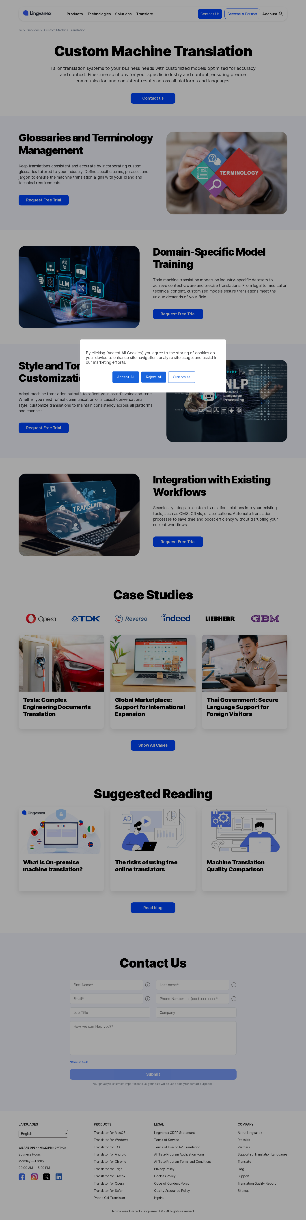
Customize (181, 377)
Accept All (125, 377)
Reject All (154, 377)
